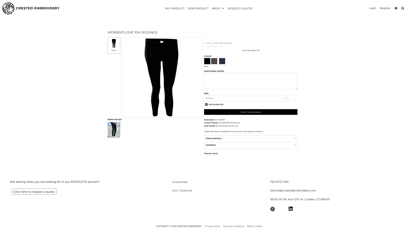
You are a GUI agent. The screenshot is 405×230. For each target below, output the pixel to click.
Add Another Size (216, 104)
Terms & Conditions (233, 226)
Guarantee (179, 182)
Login (372, 8)
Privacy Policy (212, 226)
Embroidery (209, 119)
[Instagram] (272, 209)
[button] (218, 8)
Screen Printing (210, 122)
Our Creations (182, 190)
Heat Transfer (209, 126)
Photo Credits (254, 226)
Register (385, 8)
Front (114, 50)
